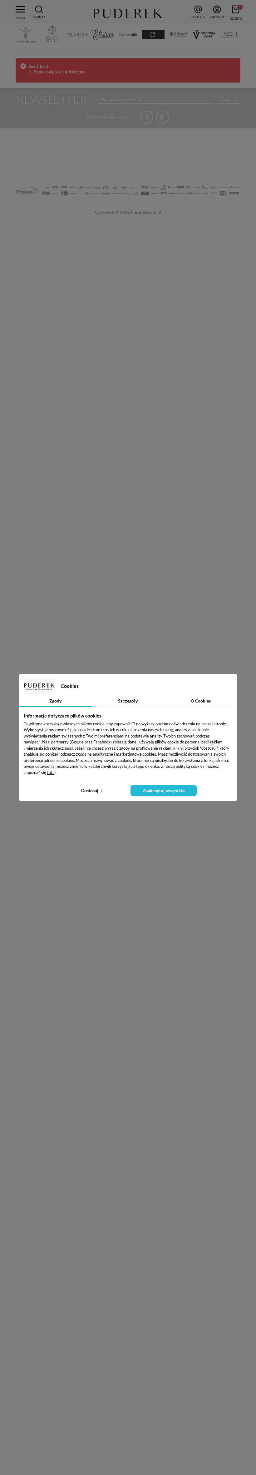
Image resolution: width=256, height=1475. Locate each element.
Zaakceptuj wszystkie (164, 790)
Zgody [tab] (55, 700)
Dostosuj (90, 790)
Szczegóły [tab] (128, 700)
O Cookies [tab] (201, 700)
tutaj (51, 772)
